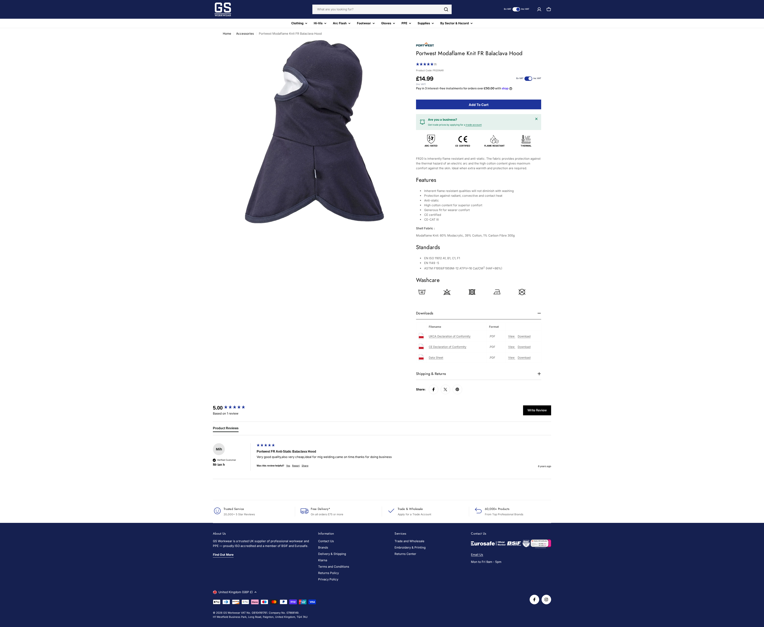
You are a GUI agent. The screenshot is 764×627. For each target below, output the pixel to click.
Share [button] (305, 465)
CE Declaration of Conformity (447, 346)
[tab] (226, 429)
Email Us (477, 555)
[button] (478, 64)
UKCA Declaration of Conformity (450, 336)
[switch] (516, 9)
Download (524, 336)
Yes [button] (288, 465)
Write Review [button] (537, 410)
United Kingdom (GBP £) (235, 592)
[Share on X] (445, 389)
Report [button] (296, 465)
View (511, 336)
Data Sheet (436, 357)
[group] (234, 407)
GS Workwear (231, 612)
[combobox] (382, 9)
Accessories (245, 33)
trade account (473, 124)
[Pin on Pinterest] (457, 389)
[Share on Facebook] (433, 389)
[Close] (536, 119)
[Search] (446, 9)
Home (227, 33)
